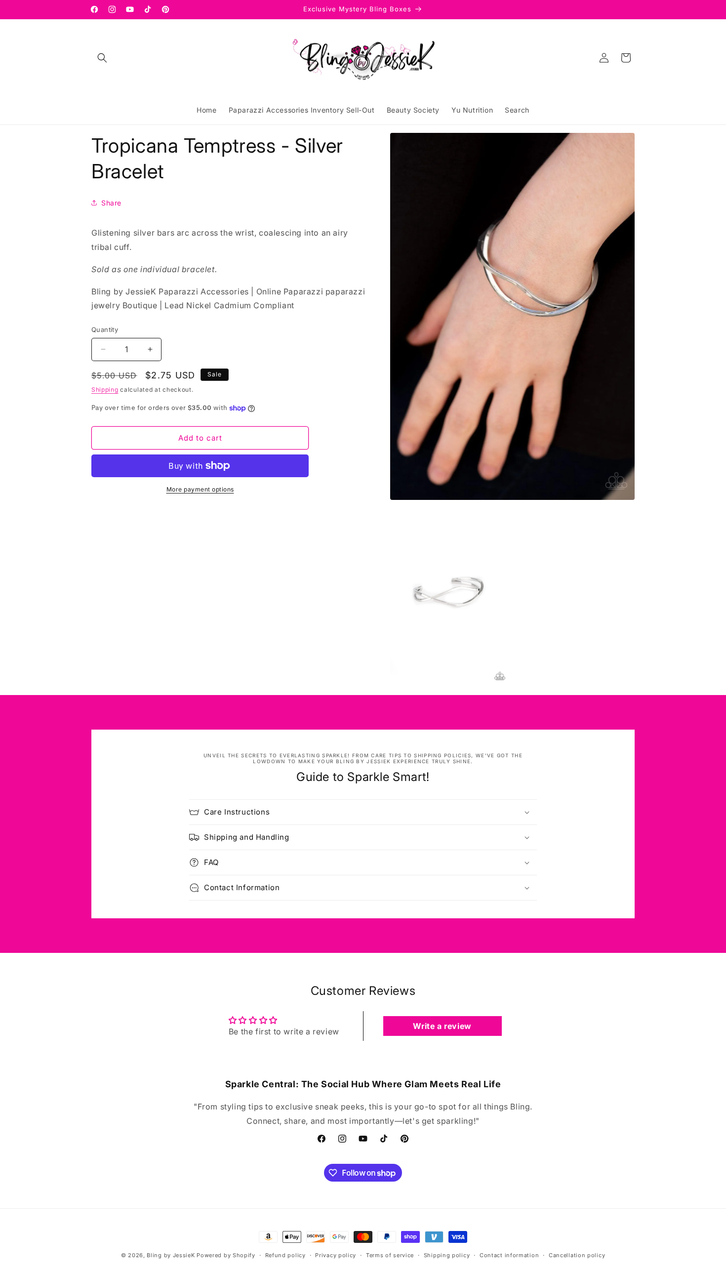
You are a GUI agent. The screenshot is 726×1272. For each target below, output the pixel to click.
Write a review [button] (442, 1026)
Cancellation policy (577, 1255)
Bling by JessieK (171, 1255)
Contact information (509, 1255)
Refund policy (285, 1255)
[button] (102, 58)
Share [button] (111, 203)
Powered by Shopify (226, 1255)
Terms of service (390, 1255)
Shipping (105, 389)
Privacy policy (335, 1255)
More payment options (200, 489)
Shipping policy (447, 1255)
